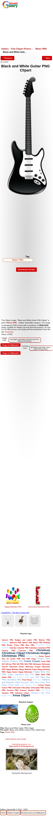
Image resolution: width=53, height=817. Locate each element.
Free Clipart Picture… (22, 49)
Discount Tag (32, 656)
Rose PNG (45, 682)
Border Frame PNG (15, 645)
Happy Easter (11, 672)
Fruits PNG (45, 661)
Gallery (5, 49)
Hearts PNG (6, 677)
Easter (41, 656)
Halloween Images (33, 667)
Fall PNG (26, 659)
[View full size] (26, 198)
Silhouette (16, 688)
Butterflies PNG (43, 645)
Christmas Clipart (13, 653)
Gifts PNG (28, 664)
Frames (36, 661)
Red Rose (37, 680)
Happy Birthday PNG (13, 607)
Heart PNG (45, 675)
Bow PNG (30, 645)
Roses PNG (13, 685)
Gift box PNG (10, 664)
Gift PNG (20, 664)
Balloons (5, 642)
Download (9, 332)
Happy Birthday (12, 669)
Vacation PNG (8, 693)
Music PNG (41, 49)
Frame (27, 661)
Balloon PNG (44, 640)
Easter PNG (15, 659)
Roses (4, 685)
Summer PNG (12, 690)
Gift (3, 664)
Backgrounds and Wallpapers (33, 813)
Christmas (43, 650)
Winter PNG (7, 695)
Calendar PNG (23, 648)
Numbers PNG (14, 679)
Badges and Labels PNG (26, 640)
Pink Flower (27, 680)
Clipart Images (13, 813)
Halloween (37, 664)
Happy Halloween (25, 672)
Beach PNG (37, 643)
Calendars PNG (44, 648)
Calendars (33, 648)
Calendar (13, 648)
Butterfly (5, 648)
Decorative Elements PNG (39, 607)
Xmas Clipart (21, 695)
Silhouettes (25, 688)
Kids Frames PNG (20, 677)
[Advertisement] (26, 27)
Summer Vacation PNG (29, 690)
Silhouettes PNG (37, 688)
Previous (8, 58)
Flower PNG (43, 658)
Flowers (5, 661)
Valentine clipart (22, 693)
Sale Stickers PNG (28, 685)
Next (48, 58)
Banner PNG (27, 643)
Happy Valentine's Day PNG (21, 674)
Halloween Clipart (16, 667)
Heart (38, 675)
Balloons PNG (15, 643)
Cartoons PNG (26, 651)
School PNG (7, 688)
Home (3, 813)
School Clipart (44, 685)
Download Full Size (26, 270)
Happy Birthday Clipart (28, 669)
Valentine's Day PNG (40, 693)
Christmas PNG (13, 655)
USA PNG (45, 690)
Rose (37, 682)
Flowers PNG (16, 661)
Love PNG (34, 677)
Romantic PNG (27, 682)
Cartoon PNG (8, 651)
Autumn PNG (7, 640)
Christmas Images (38, 653)
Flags (34, 659)
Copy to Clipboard (10, 345)
